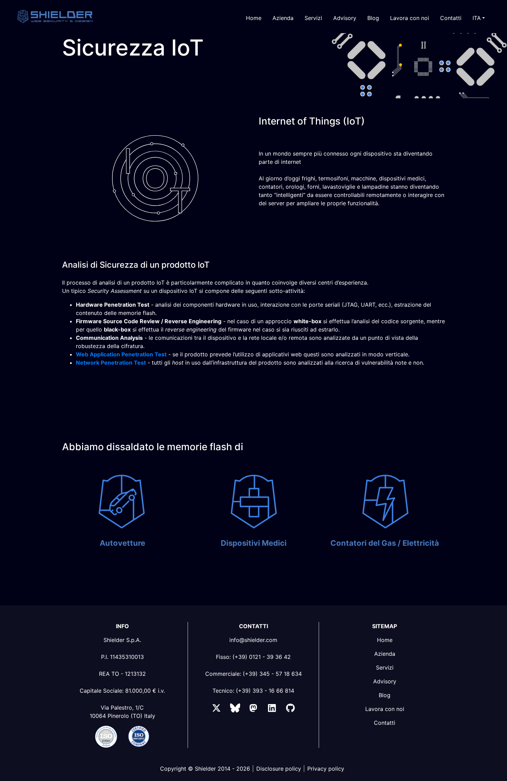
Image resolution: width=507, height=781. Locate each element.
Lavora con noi (409, 17)
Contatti (450, 17)
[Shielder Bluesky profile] (235, 709)
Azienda (283, 17)
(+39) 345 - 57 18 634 (272, 673)
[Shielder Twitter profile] (216, 709)
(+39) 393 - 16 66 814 (265, 690)
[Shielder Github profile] (290, 709)
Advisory (344, 17)
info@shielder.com (253, 639)
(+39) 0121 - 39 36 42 (261, 656)
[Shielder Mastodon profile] (253, 709)
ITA (477, 17)
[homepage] (68, 16)
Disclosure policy (278, 768)
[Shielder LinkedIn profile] (272, 709)
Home (253, 17)
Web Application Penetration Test (121, 354)
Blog (373, 17)
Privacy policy (325, 768)
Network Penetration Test (111, 362)
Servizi (313, 17)
